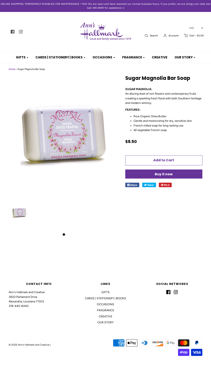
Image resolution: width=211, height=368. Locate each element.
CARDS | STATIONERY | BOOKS (105, 298)
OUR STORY (105, 322)
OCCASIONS (105, 304)
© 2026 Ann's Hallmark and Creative (29, 344)
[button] (19, 216)
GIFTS (105, 292)
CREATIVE (159, 57)
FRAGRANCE (105, 310)
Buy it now (164, 174)
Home (12, 69)
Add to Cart (163, 160)
